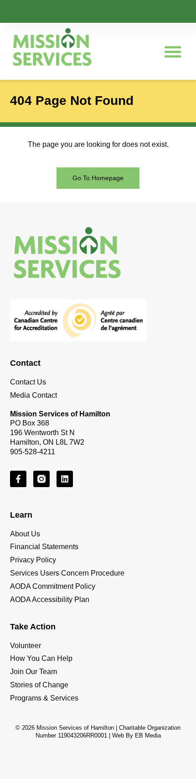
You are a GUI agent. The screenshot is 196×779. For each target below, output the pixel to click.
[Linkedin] (65, 479)
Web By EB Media (136, 735)
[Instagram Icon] (41, 479)
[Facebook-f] (18, 479)
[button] (172, 51)
